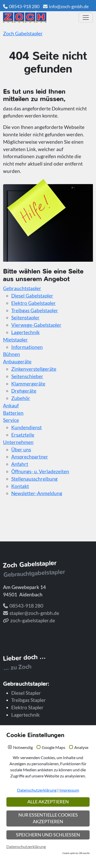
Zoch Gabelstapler (23, 33)
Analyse (81, 747)
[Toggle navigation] (86, 17)
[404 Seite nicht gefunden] (39, 17)
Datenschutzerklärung (37, 790)
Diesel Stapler (26, 693)
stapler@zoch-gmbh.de (34, 613)
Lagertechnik (25, 715)
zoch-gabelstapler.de (32, 620)
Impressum (69, 790)
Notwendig (23, 747)
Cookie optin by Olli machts (76, 853)
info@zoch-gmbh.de (69, 6)
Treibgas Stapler (28, 700)
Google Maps (53, 747)
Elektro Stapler (27, 707)
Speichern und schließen (48, 834)
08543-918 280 (24, 6)
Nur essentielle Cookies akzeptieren (48, 818)
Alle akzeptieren (48, 801)
